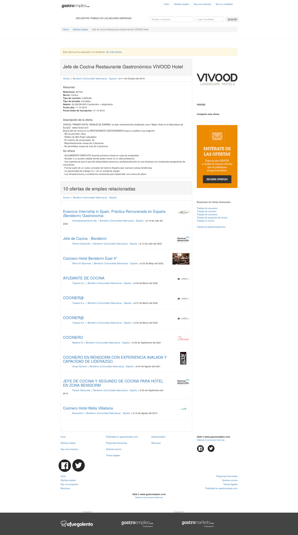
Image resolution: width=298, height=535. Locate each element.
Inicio (166, 4)
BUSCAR (232, 19)
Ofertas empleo (181, 4)
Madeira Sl (78, 342)
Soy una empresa (202, 4)
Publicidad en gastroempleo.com (122, 436)
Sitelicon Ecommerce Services (211, 439)
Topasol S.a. (78, 283)
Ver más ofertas (114, 51)
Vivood (66, 78)
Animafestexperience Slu (84, 220)
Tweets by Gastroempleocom (211, 226)
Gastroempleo (158, 436)
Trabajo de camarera (207, 208)
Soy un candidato (224, 4)
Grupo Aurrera (79, 366)
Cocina (66, 197)
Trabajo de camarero (207, 214)
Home (66, 29)
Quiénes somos (113, 449)
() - (95, 78)
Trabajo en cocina (205, 220)
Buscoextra (78, 413)
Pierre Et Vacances (82, 263)
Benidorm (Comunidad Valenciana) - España (122, 220)
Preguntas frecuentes (116, 442)
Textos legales (113, 455)
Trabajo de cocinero (206, 211)
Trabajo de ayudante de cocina (212, 217)
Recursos (156, 442)
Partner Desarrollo (81, 243)
